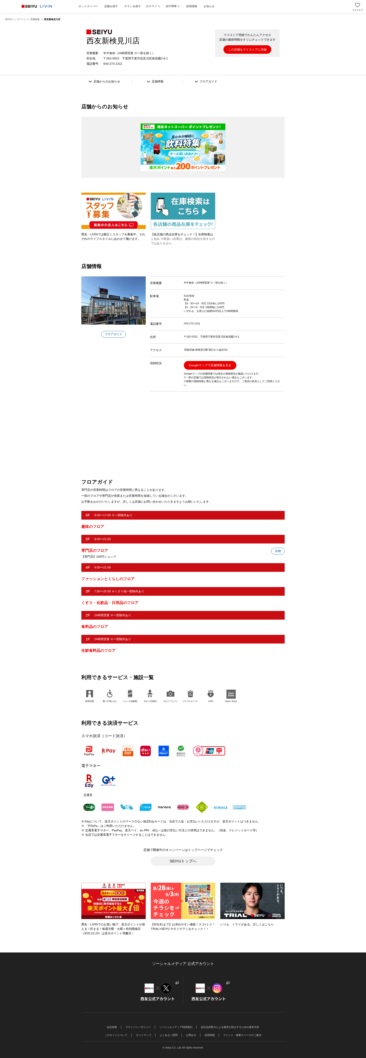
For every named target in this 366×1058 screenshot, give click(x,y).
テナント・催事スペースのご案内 (242, 1035)
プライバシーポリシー (138, 1027)
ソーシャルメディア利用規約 (175, 1027)
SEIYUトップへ (183, 861)
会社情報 (171, 6)
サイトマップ (143, 1035)
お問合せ (191, 1035)
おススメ (151, 6)
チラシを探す (132, 6)
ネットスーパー (88, 6)
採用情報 (191, 6)
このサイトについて (116, 1035)
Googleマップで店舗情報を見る (210, 365)
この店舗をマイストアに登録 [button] (247, 49)
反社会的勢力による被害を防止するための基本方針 (230, 1027)
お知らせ (209, 6)
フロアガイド (113, 334)
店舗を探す (111, 6)
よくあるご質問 (168, 1035)
